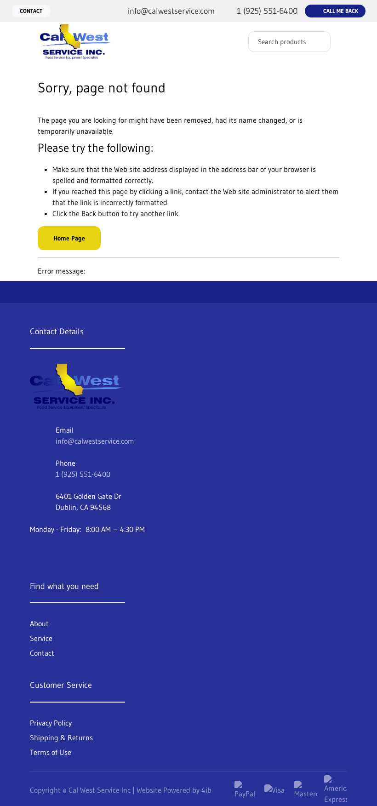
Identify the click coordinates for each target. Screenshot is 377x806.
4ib (206, 790)
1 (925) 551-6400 (83, 474)
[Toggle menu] (16, 41)
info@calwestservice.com (95, 441)
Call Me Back (340, 10)
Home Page (69, 238)
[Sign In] (340, 36)
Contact (31, 10)
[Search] (317, 41)
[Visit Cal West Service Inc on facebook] (37, 553)
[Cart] (360, 36)
